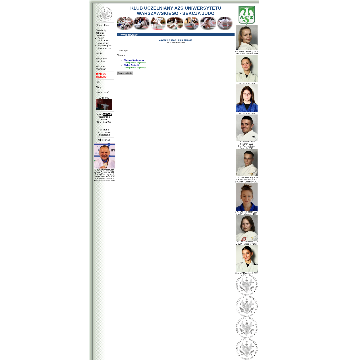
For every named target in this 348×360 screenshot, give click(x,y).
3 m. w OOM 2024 (247, 113)
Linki (98, 82)
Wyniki (99, 53)
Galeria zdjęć (102, 92)
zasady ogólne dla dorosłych (105, 46)
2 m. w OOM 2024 (247, 83)
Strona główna (103, 25)
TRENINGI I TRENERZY (102, 75)
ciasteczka (104, 135)
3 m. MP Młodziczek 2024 (246, 273)
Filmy (98, 87)
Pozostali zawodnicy (101, 67)
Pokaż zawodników (125, 73)
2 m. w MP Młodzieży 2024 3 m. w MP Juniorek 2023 (246, 52)
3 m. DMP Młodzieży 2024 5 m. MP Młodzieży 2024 (246, 213)
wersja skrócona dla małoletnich (104, 40)
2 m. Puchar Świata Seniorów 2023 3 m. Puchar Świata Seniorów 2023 (246, 145)
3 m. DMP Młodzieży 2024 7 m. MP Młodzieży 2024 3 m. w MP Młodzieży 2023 (246, 179)
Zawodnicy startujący (101, 60)
